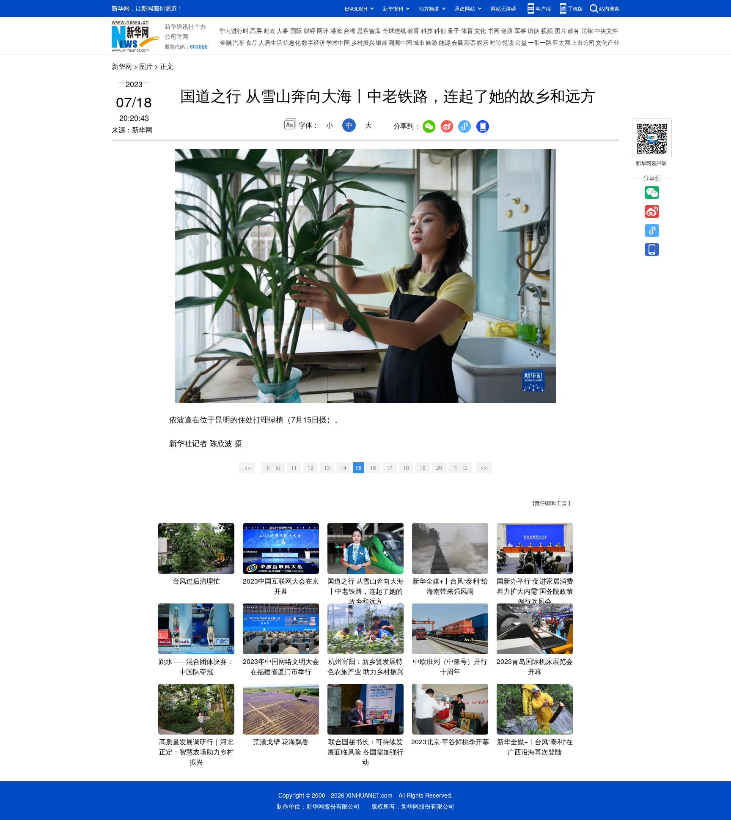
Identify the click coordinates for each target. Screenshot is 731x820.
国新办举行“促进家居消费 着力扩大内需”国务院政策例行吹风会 (535, 591)
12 (310, 467)
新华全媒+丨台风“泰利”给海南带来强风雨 (450, 586)
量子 (453, 30)
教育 (413, 30)
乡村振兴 (363, 42)
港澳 (336, 30)
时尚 (495, 42)
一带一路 (540, 42)
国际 (296, 30)
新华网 (122, 66)
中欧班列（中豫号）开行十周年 (450, 666)
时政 (269, 30)
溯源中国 (400, 42)
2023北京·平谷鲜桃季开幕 (450, 741)
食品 (252, 42)
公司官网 (176, 36)
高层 (256, 30)
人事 (283, 30)
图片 (560, 30)
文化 (480, 30)
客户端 (543, 8)
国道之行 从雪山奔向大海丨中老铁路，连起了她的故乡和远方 (365, 591)
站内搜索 (609, 8)
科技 (427, 30)
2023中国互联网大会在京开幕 (281, 586)
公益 (521, 42)
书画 (494, 30)
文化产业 (607, 42)
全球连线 (394, 30)
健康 (507, 30)
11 (294, 467)
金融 (226, 42)
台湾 (349, 30)
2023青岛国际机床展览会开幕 (535, 666)
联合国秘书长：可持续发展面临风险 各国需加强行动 (365, 752)
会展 (457, 42)
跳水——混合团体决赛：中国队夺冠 (196, 666)
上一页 (272, 467)
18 (406, 467)
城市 (419, 42)
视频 (547, 30)
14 (343, 467)
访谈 (533, 30)
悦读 (508, 42)
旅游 (431, 42)
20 (439, 467)
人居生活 (270, 42)
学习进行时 (234, 30)
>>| (484, 467)
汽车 (239, 42)
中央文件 (606, 30)
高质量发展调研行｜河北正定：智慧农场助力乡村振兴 (196, 752)
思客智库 (369, 30)
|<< (246, 467)
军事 (520, 30)
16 (373, 467)
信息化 (292, 42)
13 (327, 467)
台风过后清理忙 (196, 581)
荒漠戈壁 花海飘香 (281, 741)
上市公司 (583, 42)
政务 (574, 30)
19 (423, 467)
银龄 (381, 42)
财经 (310, 30)
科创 (440, 30)
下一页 (460, 467)
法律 (587, 30)
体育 (467, 30)
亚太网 (561, 42)
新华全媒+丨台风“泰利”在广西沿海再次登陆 (535, 747)
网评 (323, 30)
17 (390, 467)
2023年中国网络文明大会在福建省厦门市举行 (281, 666)
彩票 (470, 42)
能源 (445, 42)
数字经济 (313, 42)
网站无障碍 (503, 8)
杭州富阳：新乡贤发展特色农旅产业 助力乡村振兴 (365, 666)
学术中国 (338, 42)
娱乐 (483, 42)
